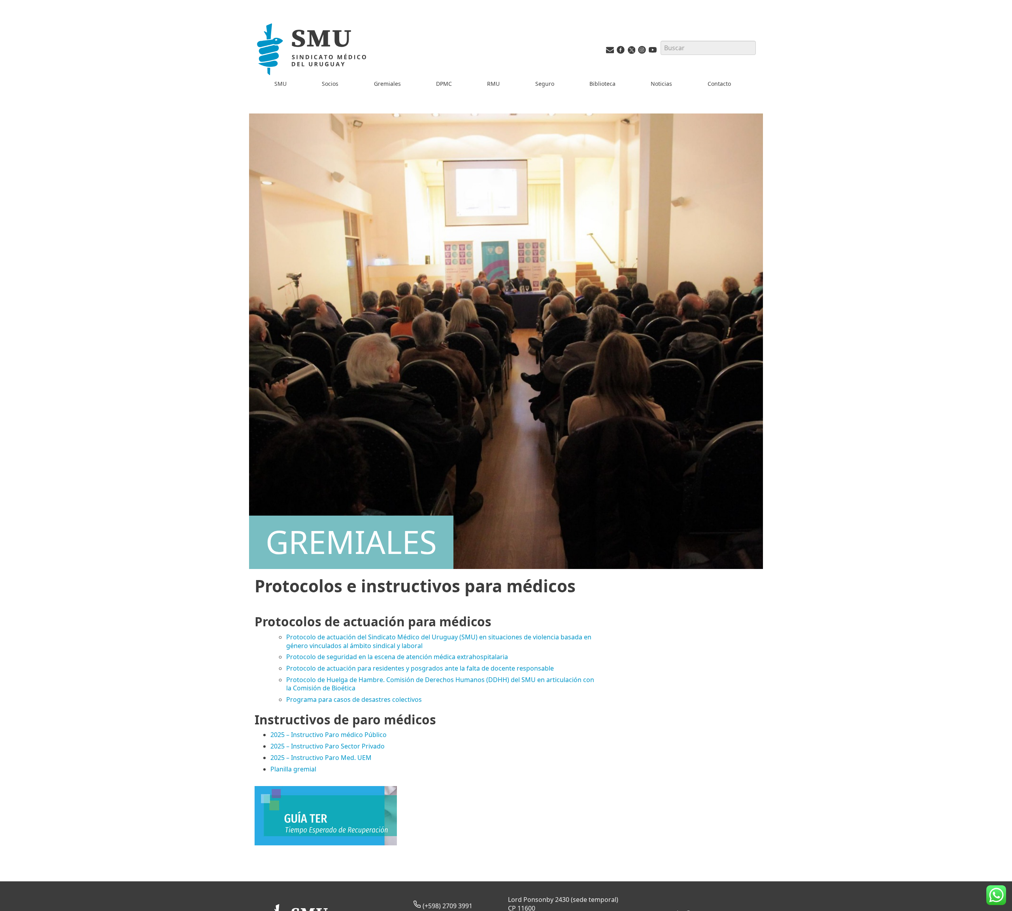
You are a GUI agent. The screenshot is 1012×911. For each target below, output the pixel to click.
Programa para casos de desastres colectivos (354, 699)
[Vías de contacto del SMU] (610, 51)
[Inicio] (313, 51)
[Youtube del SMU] (653, 51)
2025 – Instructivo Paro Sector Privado (327, 746)
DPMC (444, 83)
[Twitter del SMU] (631, 51)
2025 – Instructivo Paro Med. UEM (321, 757)
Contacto (719, 83)
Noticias (661, 83)
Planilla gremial (293, 769)
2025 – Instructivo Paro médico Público (328, 734)
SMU (280, 83)
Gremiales (387, 83)
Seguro (544, 83)
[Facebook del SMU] (621, 51)
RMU (493, 83)
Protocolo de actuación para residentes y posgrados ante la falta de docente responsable (420, 668)
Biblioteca (602, 83)
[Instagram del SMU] (642, 51)
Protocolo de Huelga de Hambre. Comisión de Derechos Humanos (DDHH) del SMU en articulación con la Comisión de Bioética (440, 683)
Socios (330, 83)
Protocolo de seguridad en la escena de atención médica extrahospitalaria (397, 656)
